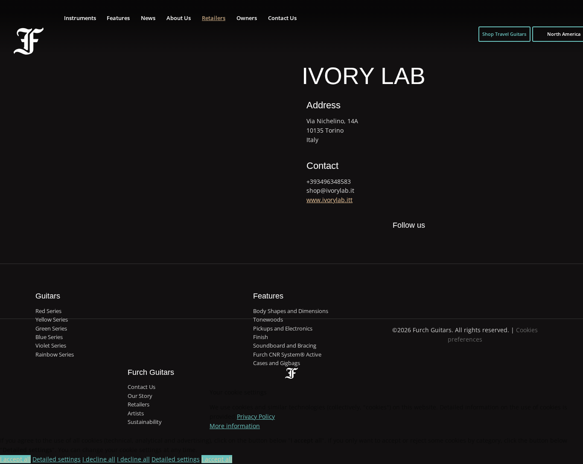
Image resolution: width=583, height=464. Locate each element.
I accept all (15, 459)
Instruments (80, 18)
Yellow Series (51, 319)
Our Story (140, 396)
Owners (246, 18)
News (148, 18)
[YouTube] (435, 244)
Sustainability (145, 422)
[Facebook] (381, 244)
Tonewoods (268, 319)
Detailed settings (56, 459)
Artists (136, 413)
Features (118, 18)
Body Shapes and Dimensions (290, 311)
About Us (178, 18)
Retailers (213, 18)
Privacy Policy (256, 416)
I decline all (98, 459)
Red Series (48, 311)
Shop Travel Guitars (504, 34)
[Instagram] (417, 244)
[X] (399, 239)
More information (235, 426)
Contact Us (282, 18)
